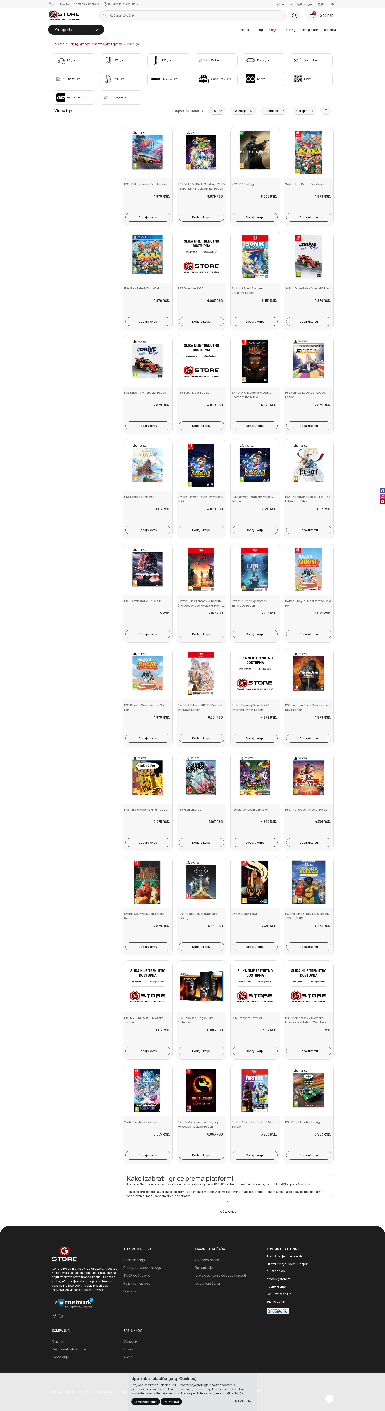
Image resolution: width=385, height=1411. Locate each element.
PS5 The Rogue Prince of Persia (306, 809)
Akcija (273, 30)
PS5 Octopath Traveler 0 (248, 1018)
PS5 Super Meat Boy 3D (193, 392)
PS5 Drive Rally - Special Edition (145, 392)
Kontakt (245, 30)
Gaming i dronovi (79, 44)
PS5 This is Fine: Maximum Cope (145, 809)
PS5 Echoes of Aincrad (139, 497)
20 (214, 111)
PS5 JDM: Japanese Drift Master (145, 184)
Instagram (308, 4)
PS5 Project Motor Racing (302, 1122)
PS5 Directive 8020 (190, 288)
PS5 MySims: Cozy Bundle (195, 1226)
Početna (58, 44)
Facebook (287, 4)
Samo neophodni (145, 1401)
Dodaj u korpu (148, 217)
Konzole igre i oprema (108, 44)
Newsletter (329, 4)
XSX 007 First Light (244, 184)
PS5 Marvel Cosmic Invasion (250, 809)
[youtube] (382, 501)
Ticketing (289, 30)
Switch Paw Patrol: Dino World (305, 184)
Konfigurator (310, 30)
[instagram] (382, 496)
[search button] (104, 15)
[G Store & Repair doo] (64, 15)
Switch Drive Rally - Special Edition (308, 288)
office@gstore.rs (88, 4)
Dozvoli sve (171, 1401)
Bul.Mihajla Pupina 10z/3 (123, 4)
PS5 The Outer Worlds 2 (248, 1330)
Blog (260, 30)
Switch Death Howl (244, 914)
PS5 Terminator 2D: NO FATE (143, 601)
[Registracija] (295, 15)
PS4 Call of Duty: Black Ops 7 (143, 1330)
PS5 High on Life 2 (189, 809)
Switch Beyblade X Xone (140, 1122)
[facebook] (382, 490)
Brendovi (330, 30)
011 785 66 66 (61, 4)
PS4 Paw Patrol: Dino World (142, 288)
